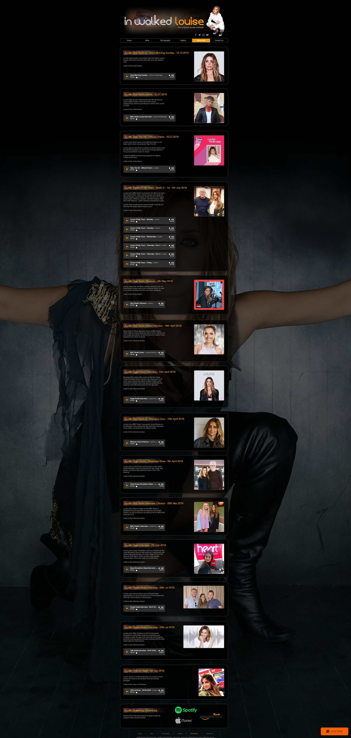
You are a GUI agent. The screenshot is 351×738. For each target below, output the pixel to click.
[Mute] (169, 75)
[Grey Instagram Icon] (203, 34)
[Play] (127, 76)
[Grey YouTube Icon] (207, 34)
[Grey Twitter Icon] (199, 34)
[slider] (172, 75)
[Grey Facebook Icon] (195, 34)
